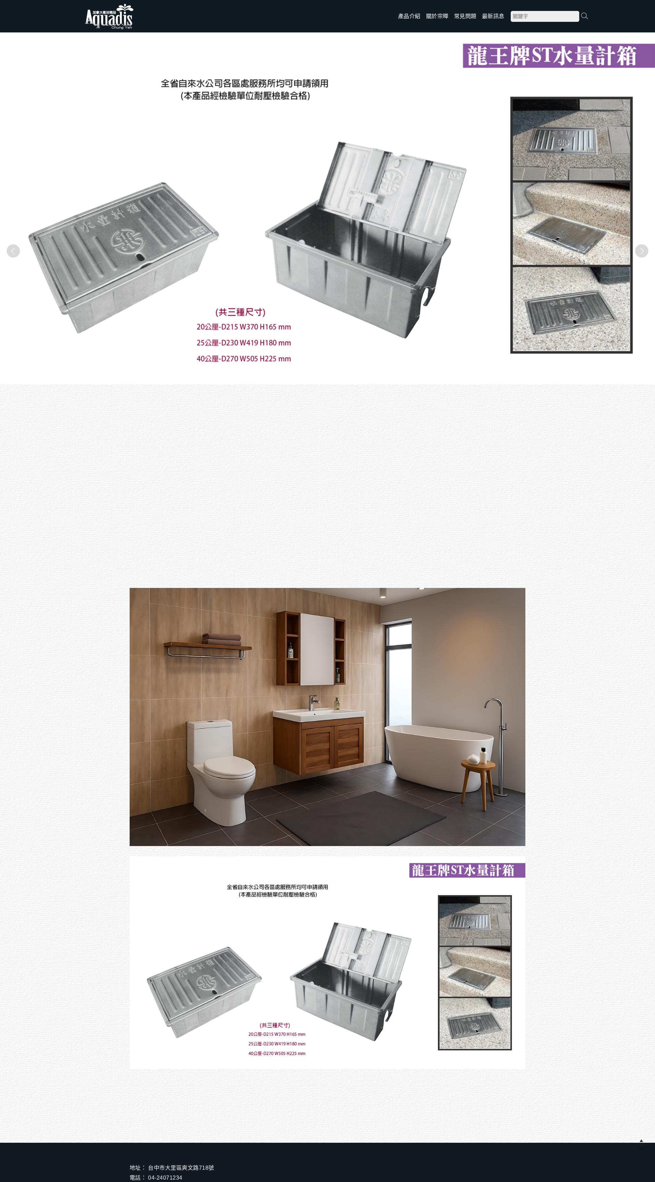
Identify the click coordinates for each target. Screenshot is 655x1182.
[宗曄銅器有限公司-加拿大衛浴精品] (109, 29)
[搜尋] (584, 16)
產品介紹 (409, 16)
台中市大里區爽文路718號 (181, 1168)
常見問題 (465, 16)
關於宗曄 (437, 16)
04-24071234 (165, 1178)
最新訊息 (493, 16)
